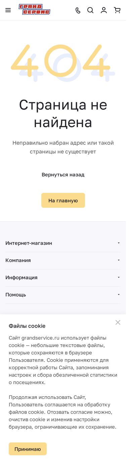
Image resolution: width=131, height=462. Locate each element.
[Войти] (103, 10)
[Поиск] (90, 10)
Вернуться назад (63, 174)
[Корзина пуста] (117, 10)
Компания (18, 260)
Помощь (15, 294)
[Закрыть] (118, 322)
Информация (21, 277)
